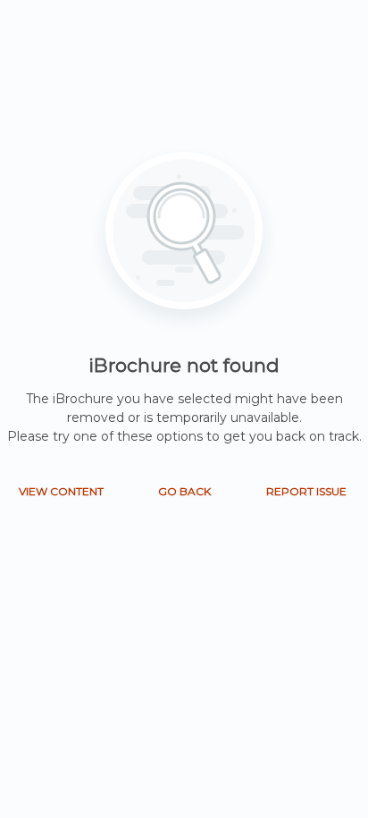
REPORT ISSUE (306, 491)
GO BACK (184, 491)
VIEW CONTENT (61, 491)
